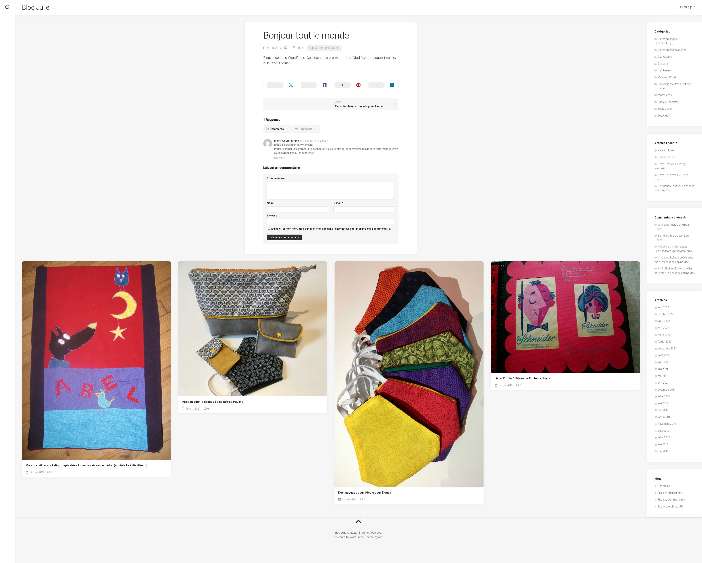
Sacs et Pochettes (668, 101)
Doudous (663, 63)
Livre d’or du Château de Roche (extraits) (523, 378)
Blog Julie (35, 7)
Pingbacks (307, 129)
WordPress (357, 537)
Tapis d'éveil (665, 108)
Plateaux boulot (667, 150)
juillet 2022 (664, 321)
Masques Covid (667, 77)
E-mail (338, 202)
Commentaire (276, 178)
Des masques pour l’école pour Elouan (364, 492)
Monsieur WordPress (286, 140)
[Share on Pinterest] (348, 85)
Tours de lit (664, 115)
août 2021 (663, 355)
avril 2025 (663, 307)
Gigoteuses (664, 70)
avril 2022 (663, 327)
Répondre (279, 157)
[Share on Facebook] (314, 85)
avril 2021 (663, 382)
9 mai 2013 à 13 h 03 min (315, 141)
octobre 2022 (665, 314)
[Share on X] (280, 85)
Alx (380, 537)
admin (300, 48)
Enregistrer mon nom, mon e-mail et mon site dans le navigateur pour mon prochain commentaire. (331, 228)
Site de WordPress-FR (670, 506)
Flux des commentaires (671, 499)
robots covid (665, 95)
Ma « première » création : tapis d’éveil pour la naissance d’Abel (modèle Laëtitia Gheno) (86, 465)
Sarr (660, 235)
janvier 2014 (665, 417)
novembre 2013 (667, 423)
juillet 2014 (664, 396)
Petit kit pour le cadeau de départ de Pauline (212, 402)
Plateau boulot (666, 157)
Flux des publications (670, 492)
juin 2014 (663, 403)
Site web (272, 215)
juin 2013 (663, 444)
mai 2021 (663, 375)
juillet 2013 (664, 437)
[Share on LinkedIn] (382, 85)
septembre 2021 (667, 348)
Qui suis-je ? (687, 7)
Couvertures (665, 56)
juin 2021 (663, 369)
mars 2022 (664, 334)
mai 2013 (663, 451)
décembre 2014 (667, 389)
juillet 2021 (664, 362)
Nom (271, 202)
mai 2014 (663, 410)
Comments (279, 129)
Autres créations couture (324, 48)
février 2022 (664, 341)
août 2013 (663, 430)
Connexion (664, 485)
